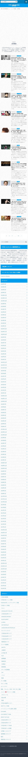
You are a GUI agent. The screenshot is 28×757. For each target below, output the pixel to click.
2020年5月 (3, 415)
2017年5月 (3, 515)
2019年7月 (3, 443)
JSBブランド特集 (5, 706)
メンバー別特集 (4, 644)
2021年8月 (3, 373)
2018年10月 (4, 468)
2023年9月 (3, 303)
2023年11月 (4, 298)
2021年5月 (3, 381)
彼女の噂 (3, 697)
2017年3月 (3, 521)
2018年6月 (3, 479)
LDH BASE (3, 711)
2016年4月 (3, 552)
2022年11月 (4, 331)
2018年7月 (3, 476)
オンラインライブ (5, 630)
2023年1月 (3, 326)
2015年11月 (4, 566)
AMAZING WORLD (6, 616)
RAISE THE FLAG (5, 717)
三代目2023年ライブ (6, 722)
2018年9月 (3, 471)
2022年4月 (3, 351)
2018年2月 (3, 490)
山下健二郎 (4, 652)
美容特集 (3, 666)
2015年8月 (3, 574)
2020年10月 (4, 401)
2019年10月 (4, 434)
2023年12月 (4, 295)
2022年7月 (3, 342)
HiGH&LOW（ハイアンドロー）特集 (10, 602)
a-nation (3, 622)
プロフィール (4, 694)
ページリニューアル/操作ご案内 (9, 708)
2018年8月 (3, 474)
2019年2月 (3, 457)
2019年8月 (3, 440)
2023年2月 (3, 323)
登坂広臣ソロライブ (6, 739)
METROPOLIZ (5, 625)
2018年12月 (4, 462)
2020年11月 (4, 398)
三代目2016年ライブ (6, 613)
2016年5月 (3, 549)
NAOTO (3, 647)
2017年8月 (3, 507)
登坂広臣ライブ (5, 641)
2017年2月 (3, 524)
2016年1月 (3, 560)
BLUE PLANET (5, 619)
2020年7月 (3, 409)
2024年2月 (3, 289)
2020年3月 (3, 421)
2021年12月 (4, 362)
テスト (3, 608)
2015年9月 (3, 571)
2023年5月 (3, 314)
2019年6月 (3, 446)
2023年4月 (3, 317)
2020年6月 (3, 412)
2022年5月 (3, 348)
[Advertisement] (14, 25)
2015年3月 (3, 588)
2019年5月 (3, 448)
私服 (2, 700)
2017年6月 (3, 513)
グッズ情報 (3, 680)
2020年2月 (3, 423)
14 (18, 235)
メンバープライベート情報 (8, 692)
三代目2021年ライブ (6, 639)
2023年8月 (3, 306)
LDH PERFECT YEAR (6, 714)
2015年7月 (3, 577)
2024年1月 (3, 292)
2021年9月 (3, 370)
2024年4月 (3, 284)
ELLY (2, 655)
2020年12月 (4, 395)
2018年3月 (3, 488)
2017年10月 (4, 501)
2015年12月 (4, 563)
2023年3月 (3, 320)
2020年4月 (3, 418)
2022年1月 (3, 359)
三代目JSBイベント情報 (6, 599)
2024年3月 (3, 286)
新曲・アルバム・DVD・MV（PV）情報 (11, 689)
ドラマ (3, 675)
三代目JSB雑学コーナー (6, 703)
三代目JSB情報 (4, 597)
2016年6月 (3, 546)
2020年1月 (3, 426)
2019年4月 (3, 451)
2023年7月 (3, 309)
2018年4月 (3, 485)
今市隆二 (3, 664)
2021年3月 (3, 387)
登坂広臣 (3, 661)
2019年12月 (4, 429)
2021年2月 (3, 390)
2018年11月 (4, 465)
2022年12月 (4, 328)
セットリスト (4, 686)
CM (2, 672)
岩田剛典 (3, 658)
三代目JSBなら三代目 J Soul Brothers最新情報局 (14, 753)
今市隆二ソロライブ (6, 731)
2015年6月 (3, 580)
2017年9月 (3, 504)
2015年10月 (4, 568)
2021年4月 (3, 384)
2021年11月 (4, 365)
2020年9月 (3, 404)
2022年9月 (3, 337)
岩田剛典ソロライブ (6, 733)
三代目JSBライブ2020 (6, 725)
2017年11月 (4, 499)
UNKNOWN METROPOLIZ (8, 627)
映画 (2, 678)
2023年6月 (3, 312)
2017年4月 (3, 518)
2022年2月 (3, 356)
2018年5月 (3, 482)
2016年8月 (3, 541)
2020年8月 (3, 407)
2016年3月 (3, 555)
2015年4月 (3, 585)
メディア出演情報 (5, 669)
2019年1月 (3, 460)
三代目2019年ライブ (6, 720)
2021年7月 (3, 376)
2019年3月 (3, 454)
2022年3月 (3, 353)
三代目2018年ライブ (6, 636)
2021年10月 (4, 367)
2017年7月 (3, 510)
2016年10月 (4, 535)
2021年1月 (3, 393)
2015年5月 (3, 582)
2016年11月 (4, 532)
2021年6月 (3, 379)
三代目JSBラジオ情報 (6, 728)
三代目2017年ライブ (6, 633)
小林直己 (3, 650)
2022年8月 (3, 340)
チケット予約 (4, 683)
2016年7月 (3, 543)
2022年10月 (4, 334)
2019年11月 (4, 432)
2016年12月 (4, 529)
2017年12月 (4, 496)
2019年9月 (3, 437)
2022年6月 (3, 345)
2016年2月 (3, 557)
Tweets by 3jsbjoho (5, 276)
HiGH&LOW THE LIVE (6, 611)
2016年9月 (3, 538)
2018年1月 (3, 493)
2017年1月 (3, 527)
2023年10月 (4, 300)
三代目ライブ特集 (5, 605)
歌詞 (2, 736)
